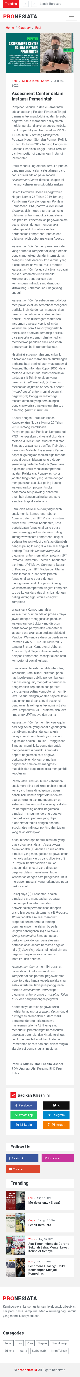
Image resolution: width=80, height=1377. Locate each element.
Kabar (8, 1343)
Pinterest (58, 1125)
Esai (38, 28)
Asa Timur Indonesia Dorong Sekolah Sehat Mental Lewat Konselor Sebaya (48, 1247)
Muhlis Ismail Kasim (36, 81)
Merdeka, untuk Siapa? (44, 1202)
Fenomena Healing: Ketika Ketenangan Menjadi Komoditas (46, 1269)
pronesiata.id (27, 1370)
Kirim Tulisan (59, 1350)
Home (10, 28)
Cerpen (32, 1220)
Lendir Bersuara (50, 4)
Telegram (58, 1115)
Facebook (25, 1105)
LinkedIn (26, 1125)
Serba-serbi (39, 1350)
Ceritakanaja (59, 1343)
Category (24, 28)
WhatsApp (26, 1115)
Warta (31, 1239)
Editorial (10, 1350)
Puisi (30, 1343)
